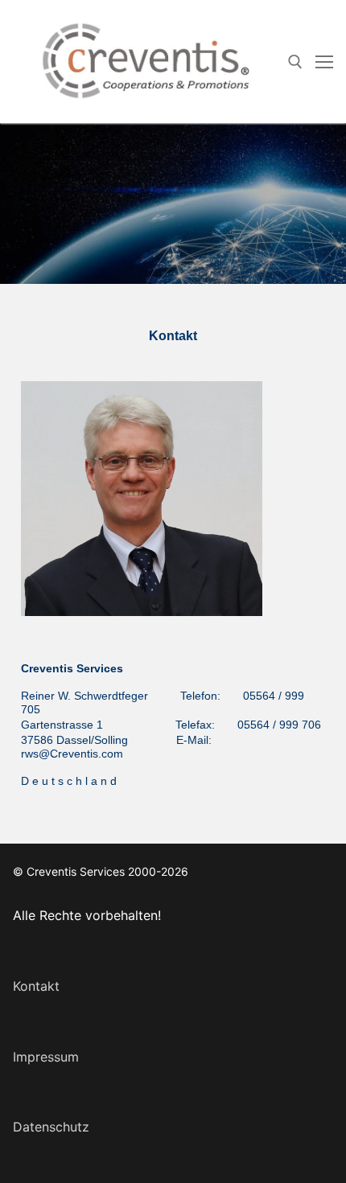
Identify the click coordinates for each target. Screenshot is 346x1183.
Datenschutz (51, 1127)
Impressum (46, 1057)
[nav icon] (324, 62)
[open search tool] (295, 62)
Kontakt (36, 986)
